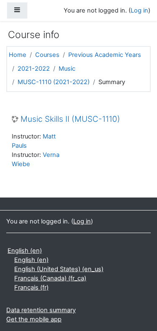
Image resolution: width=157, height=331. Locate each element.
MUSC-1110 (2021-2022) (54, 82)
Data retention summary (41, 310)
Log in (139, 10)
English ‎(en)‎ (25, 250)
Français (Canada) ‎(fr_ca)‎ (50, 278)
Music (67, 68)
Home (17, 55)
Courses (47, 55)
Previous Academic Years (104, 55)
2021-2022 (34, 68)
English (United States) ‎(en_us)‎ (58, 269)
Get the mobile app (34, 319)
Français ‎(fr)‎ (31, 287)
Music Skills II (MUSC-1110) (70, 119)
